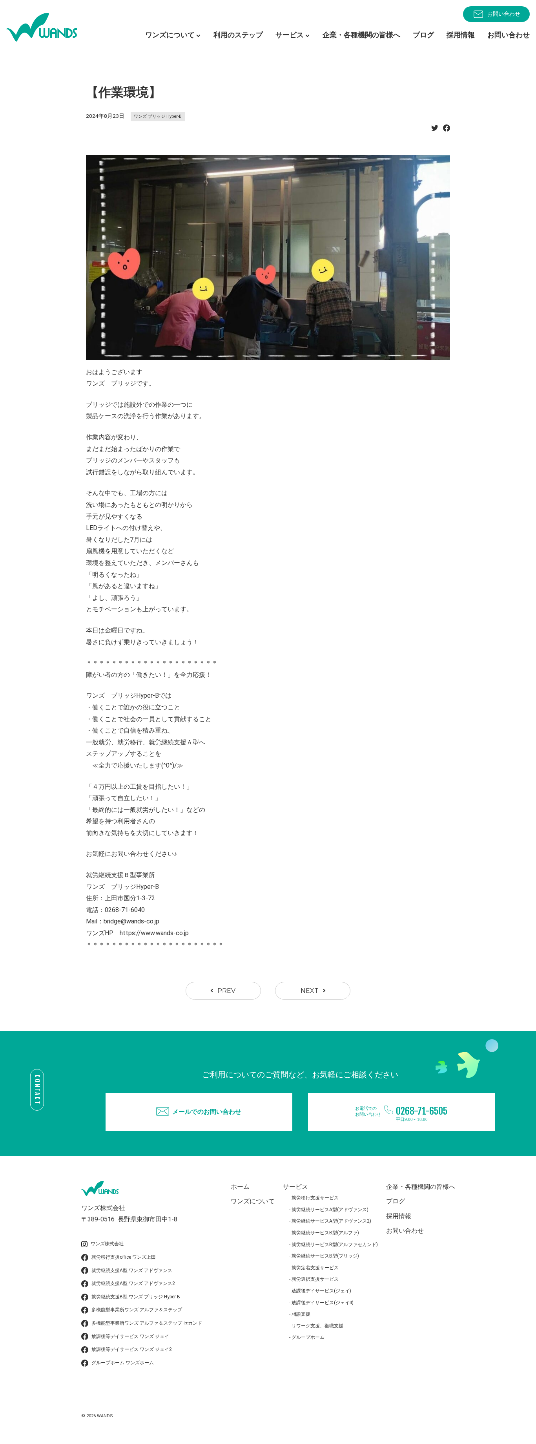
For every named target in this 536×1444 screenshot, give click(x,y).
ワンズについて (253, 1201)
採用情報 (461, 35)
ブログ (423, 35)
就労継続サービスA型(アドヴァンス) (330, 1209)
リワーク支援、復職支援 (317, 1326)
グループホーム (308, 1337)
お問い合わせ (503, 14)
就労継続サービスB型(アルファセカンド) (335, 1244)
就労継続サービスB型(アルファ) (325, 1233)
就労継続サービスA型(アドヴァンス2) (331, 1221)
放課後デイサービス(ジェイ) (321, 1291)
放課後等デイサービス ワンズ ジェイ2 (131, 1349)
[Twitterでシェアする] (434, 130)
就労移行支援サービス (315, 1198)
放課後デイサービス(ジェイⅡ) (323, 1302)
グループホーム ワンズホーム (122, 1362)
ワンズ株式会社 (107, 1244)
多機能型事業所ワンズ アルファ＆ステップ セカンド (146, 1323)
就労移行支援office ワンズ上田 (123, 1257)
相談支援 (301, 1314)
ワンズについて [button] (170, 35)
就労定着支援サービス (315, 1267)
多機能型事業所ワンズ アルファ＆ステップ (136, 1309)
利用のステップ (238, 35)
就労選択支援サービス (315, 1279)
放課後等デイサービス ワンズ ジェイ (130, 1336)
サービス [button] (289, 35)
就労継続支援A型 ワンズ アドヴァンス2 (133, 1283)
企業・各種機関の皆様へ (361, 35)
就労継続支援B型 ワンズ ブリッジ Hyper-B (135, 1297)
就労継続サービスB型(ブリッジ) (325, 1256)
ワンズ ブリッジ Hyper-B (158, 116)
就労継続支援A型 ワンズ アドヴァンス (131, 1270)
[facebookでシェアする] (446, 130)
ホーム (240, 1186)
